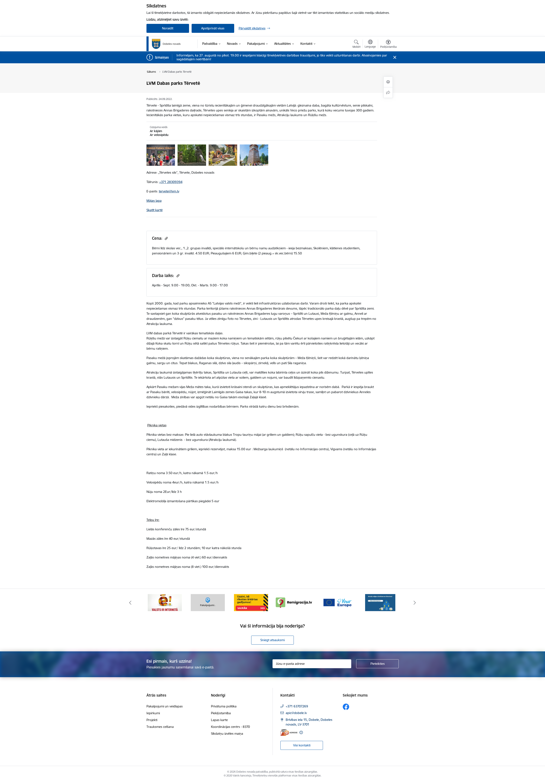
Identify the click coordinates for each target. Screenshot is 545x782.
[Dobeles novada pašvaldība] (166, 44)
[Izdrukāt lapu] (388, 82)
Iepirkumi (153, 713)
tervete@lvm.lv (169, 191)
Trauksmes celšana (160, 727)
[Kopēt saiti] (166, 238)
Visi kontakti (301, 745)
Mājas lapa (154, 201)
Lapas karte (219, 720)
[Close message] (394, 57)
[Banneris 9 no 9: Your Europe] (337, 602)
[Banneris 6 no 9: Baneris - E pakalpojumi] (208, 602)
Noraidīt (167, 28)
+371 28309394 (170, 182)
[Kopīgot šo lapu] (388, 92)
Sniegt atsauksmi (272, 640)
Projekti (151, 720)
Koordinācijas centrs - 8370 (230, 727)
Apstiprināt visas (212, 28)
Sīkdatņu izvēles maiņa (227, 734)
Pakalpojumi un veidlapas (164, 706)
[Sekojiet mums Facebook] (346, 707)
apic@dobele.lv (296, 713)
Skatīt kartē (154, 210)
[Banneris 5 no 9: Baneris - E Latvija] (165, 602)
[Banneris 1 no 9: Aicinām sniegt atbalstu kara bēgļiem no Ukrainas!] (380, 602)
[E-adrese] (288, 732)
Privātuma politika (224, 706)
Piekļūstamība (221, 713)
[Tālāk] (415, 602)
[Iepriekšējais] (130, 602)
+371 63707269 (297, 706)
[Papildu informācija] (301, 732)
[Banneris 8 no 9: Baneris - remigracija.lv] (294, 602)
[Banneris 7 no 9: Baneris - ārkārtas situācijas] (251, 602)
